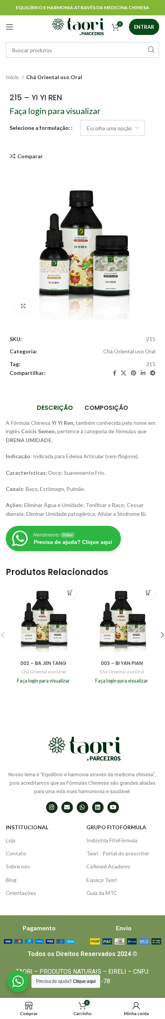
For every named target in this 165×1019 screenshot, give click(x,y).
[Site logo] (78, 26)
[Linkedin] (98, 807)
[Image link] (39, 941)
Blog (11, 880)
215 (150, 364)
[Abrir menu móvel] (9, 27)
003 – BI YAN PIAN (122, 663)
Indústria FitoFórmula (111, 840)
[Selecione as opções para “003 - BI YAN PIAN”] (148, 593)
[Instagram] (52, 807)
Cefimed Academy (108, 866)
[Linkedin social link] (143, 373)
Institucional (27, 827)
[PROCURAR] (151, 50)
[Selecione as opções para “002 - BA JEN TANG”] (70, 593)
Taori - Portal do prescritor (117, 853)
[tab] (55, 408)
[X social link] (124, 373)
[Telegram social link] (153, 373)
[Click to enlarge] (23, 306)
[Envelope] (67, 807)
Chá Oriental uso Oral (54, 77)
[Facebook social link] (115, 373)
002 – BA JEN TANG (43, 663)
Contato (16, 853)
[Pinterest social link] (134, 373)
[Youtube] (113, 807)
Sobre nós (18, 866)
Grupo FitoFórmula (116, 827)
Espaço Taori (101, 880)
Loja (10, 840)
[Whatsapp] (82, 807)
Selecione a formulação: (40, 127)
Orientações (21, 893)
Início (13, 77)
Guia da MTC (101, 893)
